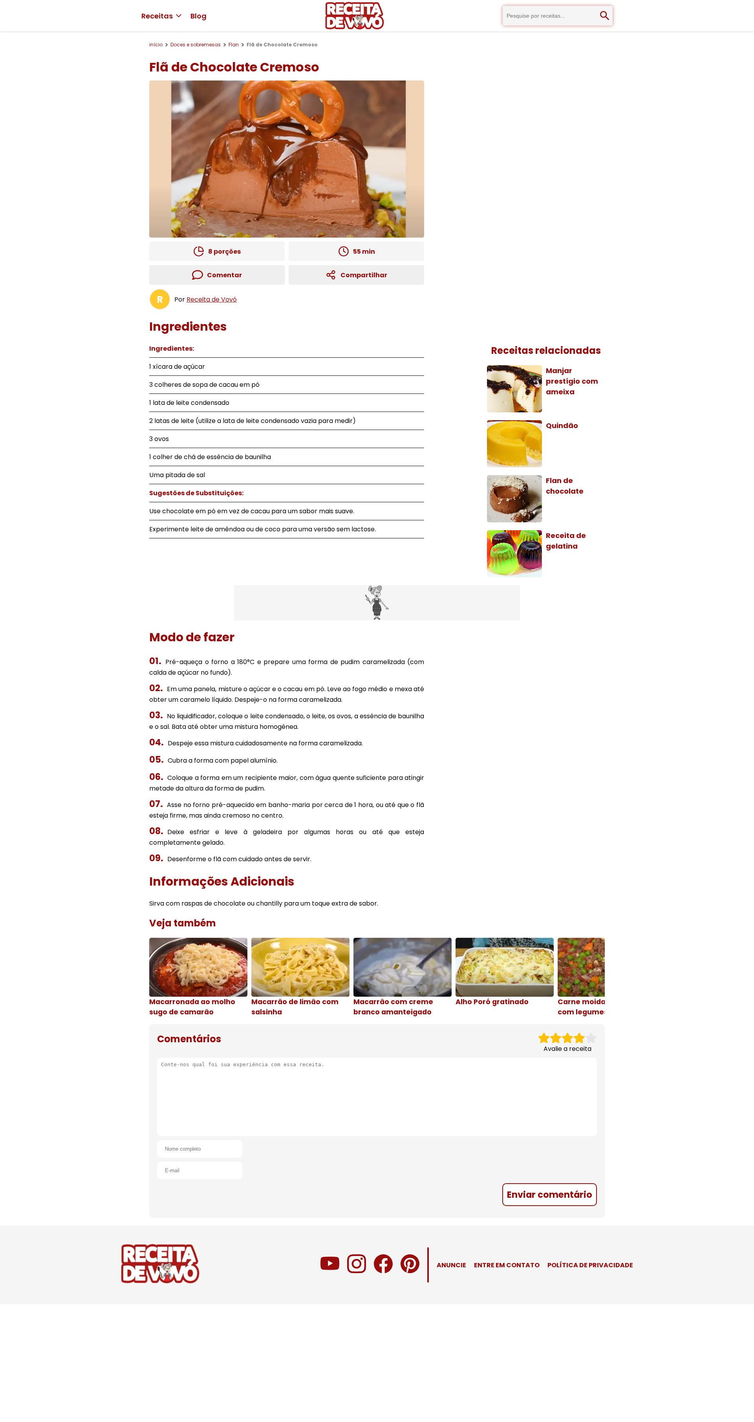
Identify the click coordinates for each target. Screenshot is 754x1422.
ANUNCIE (451, 1265)
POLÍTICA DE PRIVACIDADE (590, 1265)
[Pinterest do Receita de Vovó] (410, 1271)
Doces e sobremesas (195, 44)
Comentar (224, 275)
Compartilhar (363, 275)
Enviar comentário (549, 1194)
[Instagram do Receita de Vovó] (356, 1271)
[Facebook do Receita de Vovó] (383, 1271)
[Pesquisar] (605, 16)
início (156, 44)
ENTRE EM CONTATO (507, 1265)
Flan (234, 44)
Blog (198, 16)
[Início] (354, 15)
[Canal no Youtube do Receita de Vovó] (329, 1271)
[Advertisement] (377, 602)
